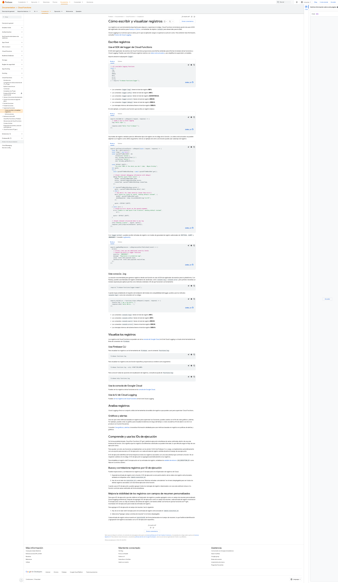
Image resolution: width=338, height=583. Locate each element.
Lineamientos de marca (217, 562)
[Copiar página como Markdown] (170, 21)
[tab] (112, 61)
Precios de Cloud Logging (122, 35)
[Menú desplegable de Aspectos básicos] (30, 11)
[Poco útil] (194, 16)
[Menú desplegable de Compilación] (28, 2)
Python (138, 29)
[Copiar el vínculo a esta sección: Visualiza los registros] (137, 335)
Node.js (131, 29)
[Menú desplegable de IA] (37, 11)
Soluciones (46, 2)
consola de (151, 339)
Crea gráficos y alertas (122, 427)
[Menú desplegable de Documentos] (70, 2)
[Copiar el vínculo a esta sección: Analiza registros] (131, 406)
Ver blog (120, 551)
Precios (55, 2)
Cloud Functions (24, 8)
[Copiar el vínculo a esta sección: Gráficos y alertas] (129, 416)
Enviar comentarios (187, 21)
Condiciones (29, 579)
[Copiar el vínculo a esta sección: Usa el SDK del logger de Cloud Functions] (154, 47)
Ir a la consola (324, 2)
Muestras (28, 556)
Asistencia (90, 2)
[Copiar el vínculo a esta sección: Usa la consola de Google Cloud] (144, 386)
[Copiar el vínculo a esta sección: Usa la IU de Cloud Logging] (138, 395)
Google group (215, 556)
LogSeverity (126, 237)
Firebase (110, 16)
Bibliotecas (29, 559)
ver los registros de (125, 399)
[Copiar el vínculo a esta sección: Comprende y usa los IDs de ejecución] (158, 437)
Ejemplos (78, 11)
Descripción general (8, 11)
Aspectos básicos (22, 11)
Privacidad (37, 579)
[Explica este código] (188, 64)
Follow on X (121, 556)
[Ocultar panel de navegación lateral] (21, 580)
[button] (10, 27)
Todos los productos (91, 572)
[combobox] (285, 2)
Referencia (69, 11)
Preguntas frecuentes (217, 565)
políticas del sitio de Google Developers (145, 537)
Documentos (64, 2)
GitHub (28, 562)
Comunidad (77, 2)
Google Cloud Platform (76, 572)
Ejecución (34, 2)
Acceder (333, 2)
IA (34, 11)
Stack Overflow (215, 553)
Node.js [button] (112, 61)
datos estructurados (157, 53)
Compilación (22, 2)
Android (48, 572)
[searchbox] (12, 17)
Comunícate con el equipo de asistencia (222, 551)
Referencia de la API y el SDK (34, 553)
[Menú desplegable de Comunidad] (83, 2)
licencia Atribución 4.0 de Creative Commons (159, 535)
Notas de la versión (216, 559)
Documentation (8, 8)
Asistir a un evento (123, 562)
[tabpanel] (152, 75)
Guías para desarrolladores (33, 551)
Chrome (56, 572)
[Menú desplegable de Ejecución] (39, 2)
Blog (315, 2)
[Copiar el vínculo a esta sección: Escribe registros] (132, 42)
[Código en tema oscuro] (191, 64)
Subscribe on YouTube (124, 559)
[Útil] (191, 16)
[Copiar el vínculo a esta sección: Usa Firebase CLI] (128, 347)
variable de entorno (170, 460)
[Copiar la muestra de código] (194, 64)
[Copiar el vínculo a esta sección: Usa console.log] (128, 274)
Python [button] (120, 61)
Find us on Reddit (123, 553)
